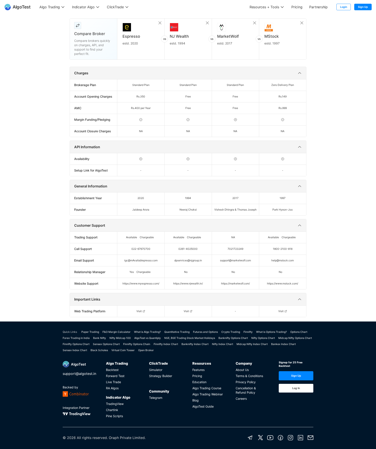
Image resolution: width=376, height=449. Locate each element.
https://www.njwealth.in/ (188, 283)
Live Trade (113, 382)
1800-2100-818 (282, 248)
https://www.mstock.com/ (282, 283)
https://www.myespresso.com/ (141, 283)
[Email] (310, 437)
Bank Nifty (99, 338)
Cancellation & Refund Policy (246, 390)
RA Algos (112, 388)
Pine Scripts (114, 416)
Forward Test (115, 376)
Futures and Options (205, 331)
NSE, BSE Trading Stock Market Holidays (189, 338)
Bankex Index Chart (283, 344)
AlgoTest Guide (203, 406)
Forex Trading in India (76, 338)
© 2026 (69, 437)
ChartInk (112, 410)
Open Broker (146, 350)
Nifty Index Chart (222, 344)
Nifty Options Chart (263, 338)
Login (343, 7)
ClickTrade (158, 363)
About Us (242, 370)
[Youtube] (270, 437)
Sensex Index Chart (75, 350)
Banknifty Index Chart (194, 344)
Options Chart (298, 331)
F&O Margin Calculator (116, 331)
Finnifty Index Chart (166, 344)
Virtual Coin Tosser (123, 350)
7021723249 (235, 248)
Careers (241, 398)
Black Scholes (99, 350)
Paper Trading (90, 331)
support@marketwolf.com (235, 260)
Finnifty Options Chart (76, 344)
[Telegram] (250, 437)
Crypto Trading (230, 331)
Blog (195, 400)
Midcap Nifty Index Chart (252, 344)
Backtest (112, 370)
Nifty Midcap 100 (120, 338)
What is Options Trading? (271, 331)
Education (199, 382)
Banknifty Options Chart (233, 338)
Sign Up (363, 7)
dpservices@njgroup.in (188, 260)
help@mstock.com (282, 260)
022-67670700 (140, 248)
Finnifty (248, 331)
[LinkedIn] (300, 437)
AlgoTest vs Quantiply (147, 338)
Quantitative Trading (177, 331)
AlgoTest (78, 364)
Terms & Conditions (249, 376)
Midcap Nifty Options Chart (295, 338)
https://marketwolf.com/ (235, 283)
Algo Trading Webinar (207, 394)
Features (198, 370)
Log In (296, 388)
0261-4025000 (188, 248)
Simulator (155, 370)
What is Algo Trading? (147, 331)
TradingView (115, 404)
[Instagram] (290, 437)
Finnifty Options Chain (136, 344)
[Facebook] (280, 437)
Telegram (155, 398)
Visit (139, 311)
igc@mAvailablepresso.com (141, 260)
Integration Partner (76, 408)
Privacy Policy (246, 382)
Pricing (197, 376)
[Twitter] (260, 437)
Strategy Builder (160, 376)
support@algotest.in (79, 373)
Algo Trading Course (206, 388)
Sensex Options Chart (106, 344)
